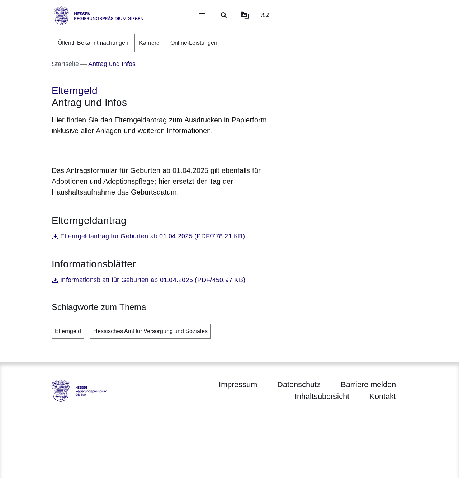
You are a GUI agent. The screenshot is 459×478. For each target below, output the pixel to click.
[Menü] (202, 15)
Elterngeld (68, 331)
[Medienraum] (245, 15)
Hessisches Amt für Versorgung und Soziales (150, 331)
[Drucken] (113, 149)
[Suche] (224, 15)
